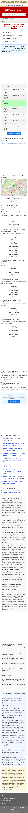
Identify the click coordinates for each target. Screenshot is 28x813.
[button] (14, 186)
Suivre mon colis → (14, 401)
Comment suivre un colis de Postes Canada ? (13, 648)
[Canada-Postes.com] (14, 10)
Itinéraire (8, 198)
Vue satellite (14, 201)
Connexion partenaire (14, 811)
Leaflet (14, 195)
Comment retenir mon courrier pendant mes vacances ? (13, 685)
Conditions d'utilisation (7, 789)
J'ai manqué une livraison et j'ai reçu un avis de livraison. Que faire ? (13, 653)
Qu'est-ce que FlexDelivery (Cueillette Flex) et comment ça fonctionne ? (13, 664)
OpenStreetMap (19, 195)
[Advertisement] (14, 69)
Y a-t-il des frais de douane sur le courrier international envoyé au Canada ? (13, 680)
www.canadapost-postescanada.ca (15, 5)
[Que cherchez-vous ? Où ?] (24, 14)
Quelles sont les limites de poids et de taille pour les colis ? (13, 669)
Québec (11, 18)
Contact (3, 803)
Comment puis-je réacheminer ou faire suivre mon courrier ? (12, 659)
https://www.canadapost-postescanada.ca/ (13, 143)
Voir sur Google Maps (18, 198)
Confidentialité (5, 801)
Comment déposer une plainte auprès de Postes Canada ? (13, 674)
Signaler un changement (14, 133)
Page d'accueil (5, 18)
